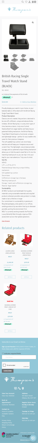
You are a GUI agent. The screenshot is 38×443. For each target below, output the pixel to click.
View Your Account (8, 393)
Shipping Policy (7, 423)
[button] (32, 22)
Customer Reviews (8, 405)
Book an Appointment (6, 401)
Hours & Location (7, 411)
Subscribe (8, 371)
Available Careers (8, 414)
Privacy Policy (6, 420)
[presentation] (16, 365)
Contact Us (5, 409)
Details (10, 277)
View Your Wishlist (8, 396)
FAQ (3, 416)
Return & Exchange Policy (8, 426)
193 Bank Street (27, 396)
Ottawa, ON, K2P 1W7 (29, 398)
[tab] (19, 116)
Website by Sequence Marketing (27, 440)
